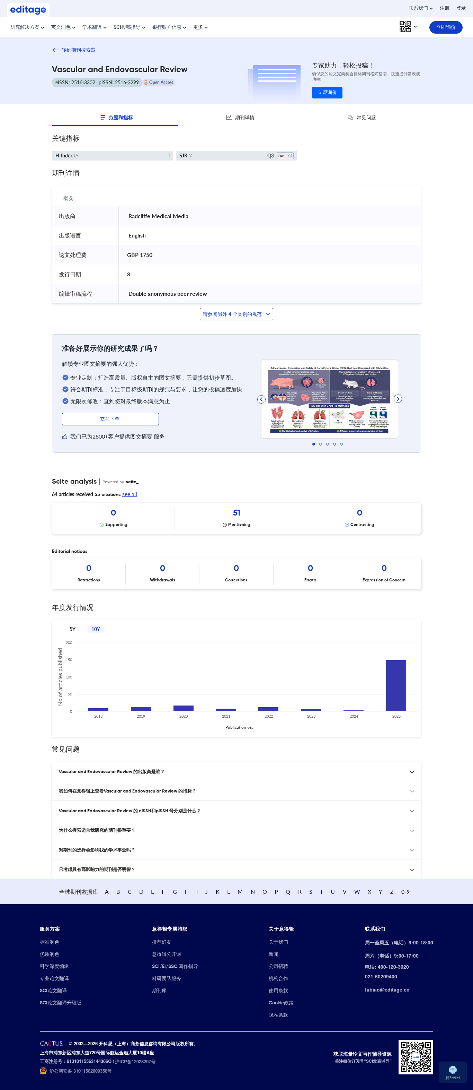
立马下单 (110, 419)
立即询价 (327, 92)
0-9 (405, 891)
